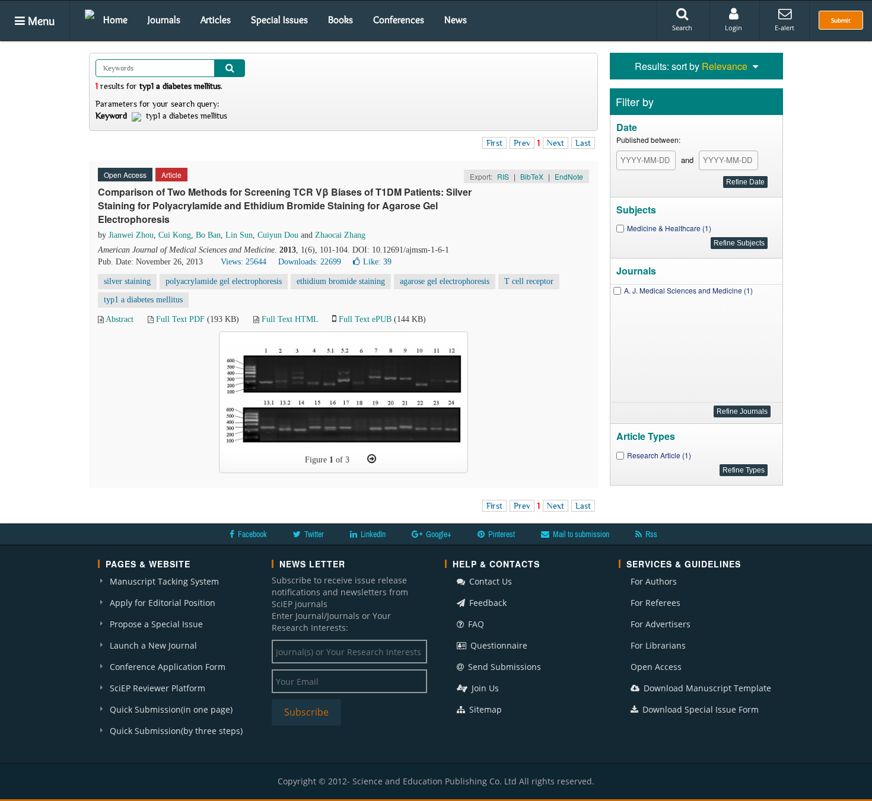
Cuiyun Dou (277, 235)
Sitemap (484, 709)
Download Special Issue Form (699, 709)
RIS (503, 176)
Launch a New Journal (153, 645)
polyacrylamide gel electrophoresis (224, 281)
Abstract (119, 319)
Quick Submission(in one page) (171, 709)
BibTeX (531, 176)
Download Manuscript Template (706, 688)
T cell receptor (528, 281)
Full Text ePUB (365, 319)
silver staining (127, 281)
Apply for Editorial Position (162, 602)
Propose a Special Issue (156, 624)
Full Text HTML (290, 319)
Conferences (398, 19)
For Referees (655, 602)
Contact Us (489, 581)
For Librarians (658, 645)
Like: (377, 261)
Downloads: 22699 (309, 261)
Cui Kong (174, 235)
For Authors (654, 581)
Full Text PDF (180, 319)
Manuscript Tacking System (164, 581)
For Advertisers (660, 624)
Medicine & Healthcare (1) (669, 228)
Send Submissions (503, 666)
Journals (164, 19)
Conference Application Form (167, 666)
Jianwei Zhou (131, 235)
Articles (216, 19)
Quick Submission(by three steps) (176, 730)
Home (115, 19)
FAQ (475, 624)
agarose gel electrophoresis (444, 281)
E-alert (784, 27)
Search (682, 27)
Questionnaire (497, 645)
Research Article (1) (659, 455)
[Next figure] (371, 459)
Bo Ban (208, 235)
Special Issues (279, 19)
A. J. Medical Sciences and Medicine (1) (688, 290)
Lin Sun (239, 235)
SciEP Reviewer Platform (157, 688)
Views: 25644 (243, 261)
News (455, 19)
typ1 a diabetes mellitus (143, 299)
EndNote (569, 176)
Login (733, 27)
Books (340, 19)
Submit (841, 20)
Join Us (484, 688)
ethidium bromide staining (341, 281)
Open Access (656, 666)
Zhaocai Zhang (340, 235)
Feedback (487, 602)
